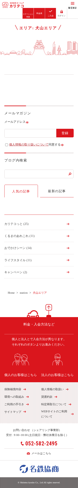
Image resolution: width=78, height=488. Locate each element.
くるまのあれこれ (19, 236)
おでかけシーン (18, 248)
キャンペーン (15, 272)
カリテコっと (16, 224)
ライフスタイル (18, 260)
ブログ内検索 (15, 160)
